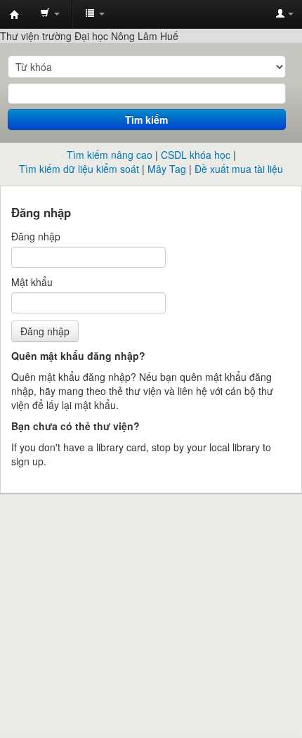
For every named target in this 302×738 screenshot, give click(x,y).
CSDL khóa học (195, 155)
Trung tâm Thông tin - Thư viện (15, 15)
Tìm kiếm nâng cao (109, 155)
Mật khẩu (32, 282)
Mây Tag (166, 169)
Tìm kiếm (146, 119)
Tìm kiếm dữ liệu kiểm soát (79, 169)
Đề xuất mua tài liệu (239, 169)
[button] (49, 14)
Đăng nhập (35, 236)
